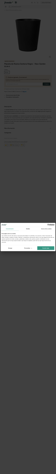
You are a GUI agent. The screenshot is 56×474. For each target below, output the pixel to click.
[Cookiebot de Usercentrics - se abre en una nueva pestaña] (48, 225)
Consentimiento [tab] (10, 228)
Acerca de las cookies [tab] (46, 228)
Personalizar (27, 248)
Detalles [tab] (28, 228)
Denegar (10, 248)
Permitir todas (45, 248)
